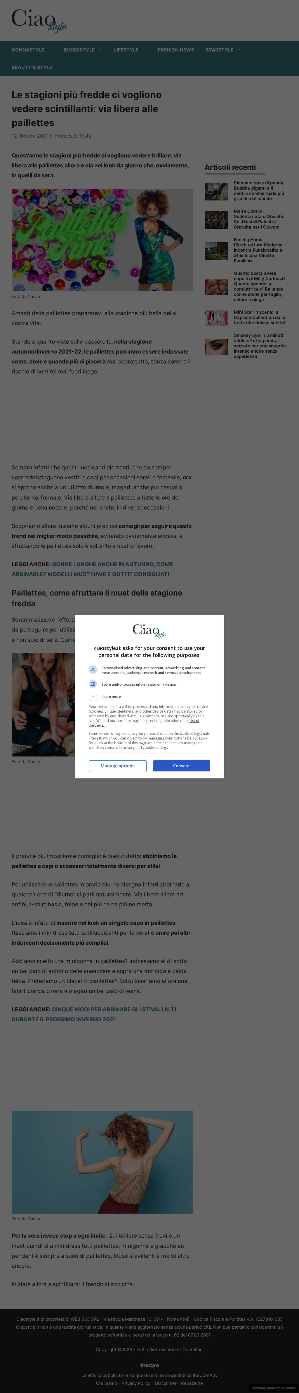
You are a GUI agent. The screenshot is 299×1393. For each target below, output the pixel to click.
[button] (149, 697)
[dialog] (149, 696)
